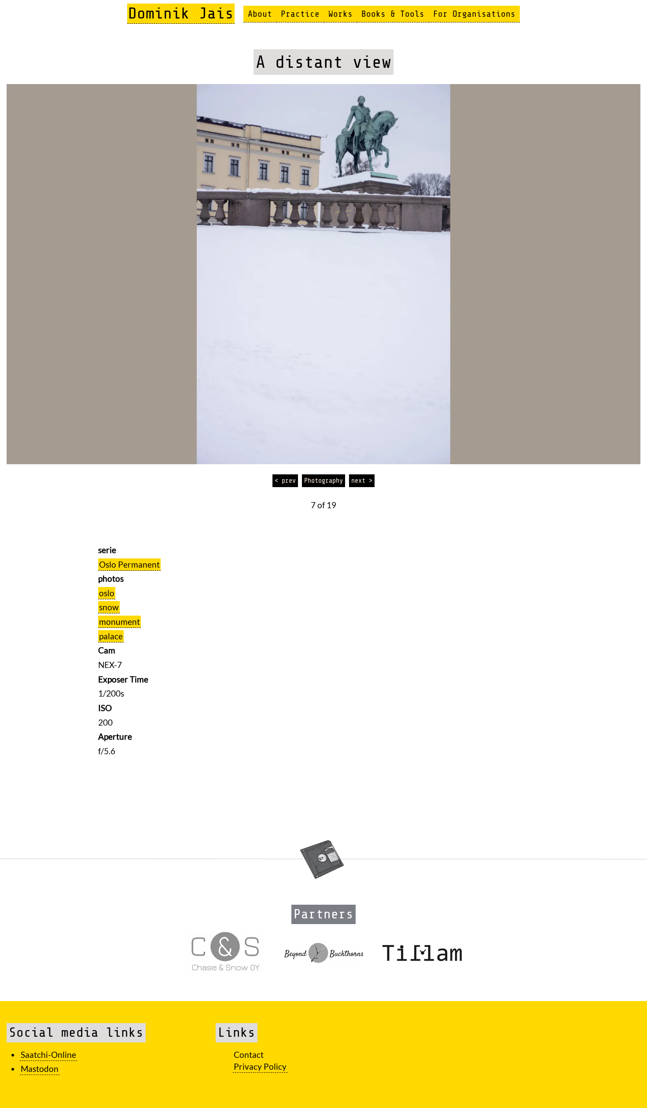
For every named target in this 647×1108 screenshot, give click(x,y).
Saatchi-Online (48, 1054)
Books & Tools (392, 14)
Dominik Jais (181, 13)
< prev (285, 480)
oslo (106, 593)
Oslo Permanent (129, 564)
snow (109, 607)
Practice (300, 14)
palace (111, 636)
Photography (323, 480)
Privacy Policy (260, 1066)
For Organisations (474, 14)
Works (340, 14)
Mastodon (40, 1069)
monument (119, 621)
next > (361, 480)
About (260, 14)
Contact (249, 1054)
